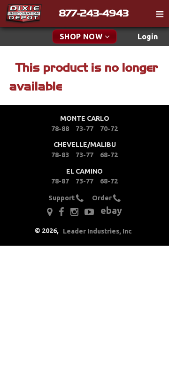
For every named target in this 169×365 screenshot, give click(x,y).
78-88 (60, 128)
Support (62, 198)
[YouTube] (89, 212)
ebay (111, 210)
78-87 (60, 181)
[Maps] (49, 212)
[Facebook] (61, 212)
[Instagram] (74, 212)
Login (148, 36)
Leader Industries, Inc (97, 231)
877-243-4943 (94, 13)
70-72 (109, 128)
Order (102, 198)
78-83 (60, 155)
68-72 (109, 155)
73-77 (84, 128)
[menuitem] (148, 37)
